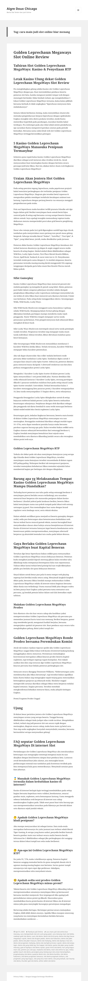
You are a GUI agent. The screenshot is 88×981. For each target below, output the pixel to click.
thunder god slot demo (29, 961)
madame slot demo (43, 950)
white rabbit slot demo (47, 961)
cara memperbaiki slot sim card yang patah (36, 934)
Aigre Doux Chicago (22, 9)
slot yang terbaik (59, 959)
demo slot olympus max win (62, 941)
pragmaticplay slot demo (22, 954)
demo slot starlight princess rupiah (49, 943)
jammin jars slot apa (28, 950)
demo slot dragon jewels (36, 938)
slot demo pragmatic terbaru (54, 956)
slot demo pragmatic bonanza (32, 956)
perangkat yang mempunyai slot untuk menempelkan (50, 952)
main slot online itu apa (59, 950)
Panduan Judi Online (35, 932)
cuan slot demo (37, 936)
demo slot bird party (51, 936)
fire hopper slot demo (44, 945)
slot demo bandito (53, 954)
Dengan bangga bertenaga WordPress (39, 977)
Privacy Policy (19, 977)
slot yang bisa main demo (43, 959)
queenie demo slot (39, 954)
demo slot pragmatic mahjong (24, 943)
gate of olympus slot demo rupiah (32, 947)
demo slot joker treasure (27, 941)
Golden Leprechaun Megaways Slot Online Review (42, 54)
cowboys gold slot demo (22, 936)
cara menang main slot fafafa (63, 934)
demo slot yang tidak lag (27, 945)
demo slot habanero (53, 938)
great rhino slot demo (53, 947)
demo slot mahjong (44, 941)
